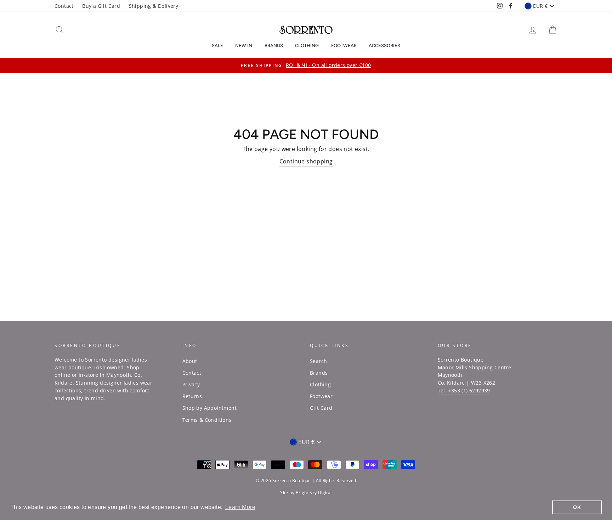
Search (318, 361)
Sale (217, 45)
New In (243, 45)
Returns (192, 396)
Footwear (344, 45)
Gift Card (321, 407)
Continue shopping (306, 161)
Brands (274, 45)
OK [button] (577, 507)
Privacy (191, 384)
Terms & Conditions (207, 419)
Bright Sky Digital (314, 493)
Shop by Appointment (209, 407)
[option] (306, 65)
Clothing (307, 45)
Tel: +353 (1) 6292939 (464, 390)
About (189, 361)
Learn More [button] (240, 507)
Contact (64, 5)
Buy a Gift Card (101, 5)
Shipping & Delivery (153, 5)
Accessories (384, 45)
